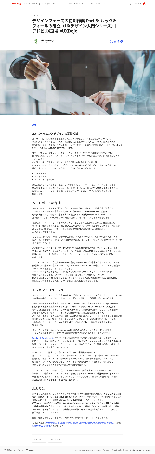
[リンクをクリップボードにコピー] (121, 41)
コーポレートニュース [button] (96, 3)
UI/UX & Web (55, 440)
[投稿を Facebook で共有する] (118, 41)
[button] (13, 450)
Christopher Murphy (41, 425)
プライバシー (106, 450)
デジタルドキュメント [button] (76, 3)
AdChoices (148, 450)
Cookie (139, 450)
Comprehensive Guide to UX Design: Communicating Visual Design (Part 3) (79, 422)
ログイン (137, 3)
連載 (34, 124)
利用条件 (133, 450)
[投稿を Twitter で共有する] (111, 41)
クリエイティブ (37, 15)
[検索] (131, 3)
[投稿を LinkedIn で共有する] (115, 41)
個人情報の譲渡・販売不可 (120, 450)
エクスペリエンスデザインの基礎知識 (55, 133)
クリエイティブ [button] (57, 3)
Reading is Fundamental (43, 338)
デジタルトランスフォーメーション (37, 3)
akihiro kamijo (47, 40)
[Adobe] (144, 3)
